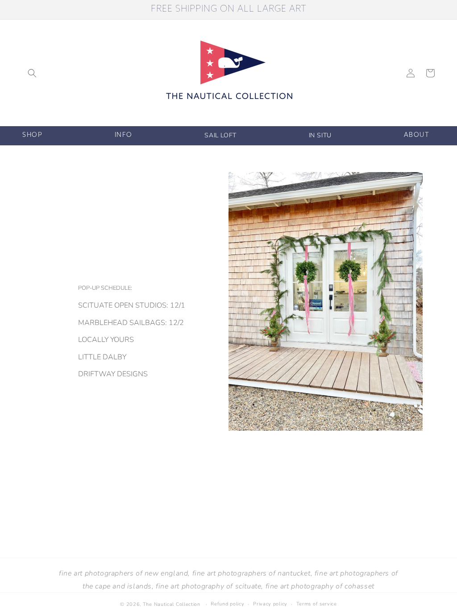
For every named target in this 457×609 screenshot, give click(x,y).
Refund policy (227, 604)
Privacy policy (270, 604)
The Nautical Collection (171, 604)
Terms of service (316, 604)
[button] (32, 73)
